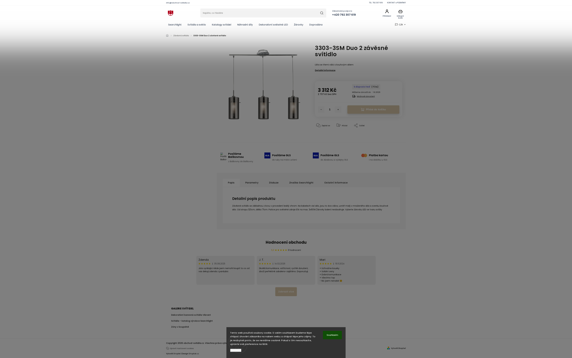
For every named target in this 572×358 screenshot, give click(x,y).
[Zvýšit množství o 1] (338, 109)
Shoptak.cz (194, 353)
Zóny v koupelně (180, 326)
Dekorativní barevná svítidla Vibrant (191, 314)
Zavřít (392, 134)
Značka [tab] (301, 182)
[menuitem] (175, 24)
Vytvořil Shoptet (398, 348)
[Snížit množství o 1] (321, 109)
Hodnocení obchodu (286, 242)
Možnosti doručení (366, 96)
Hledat (321, 13)
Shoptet (176, 353)
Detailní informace (325, 70)
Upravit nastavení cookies (182, 348)
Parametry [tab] (252, 182)
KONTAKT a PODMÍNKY (396, 2)
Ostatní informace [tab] (336, 182)
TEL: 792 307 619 (376, 2)
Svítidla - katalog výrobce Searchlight (192, 320)
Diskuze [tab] (274, 182)
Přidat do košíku (376, 109)
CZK (401, 25)
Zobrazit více (286, 291)
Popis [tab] (231, 182)
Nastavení (235, 350)
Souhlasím (332, 335)
